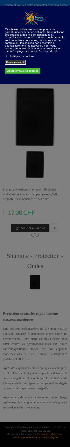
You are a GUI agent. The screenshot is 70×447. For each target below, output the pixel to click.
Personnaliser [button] (15, 62)
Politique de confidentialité (50, 434)
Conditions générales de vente (26, 437)
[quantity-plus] (37, 234)
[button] (35, 164)
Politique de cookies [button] (22, 56)
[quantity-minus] (33, 234)
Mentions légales (50, 437)
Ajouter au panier (33, 227)
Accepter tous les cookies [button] (22, 71)
